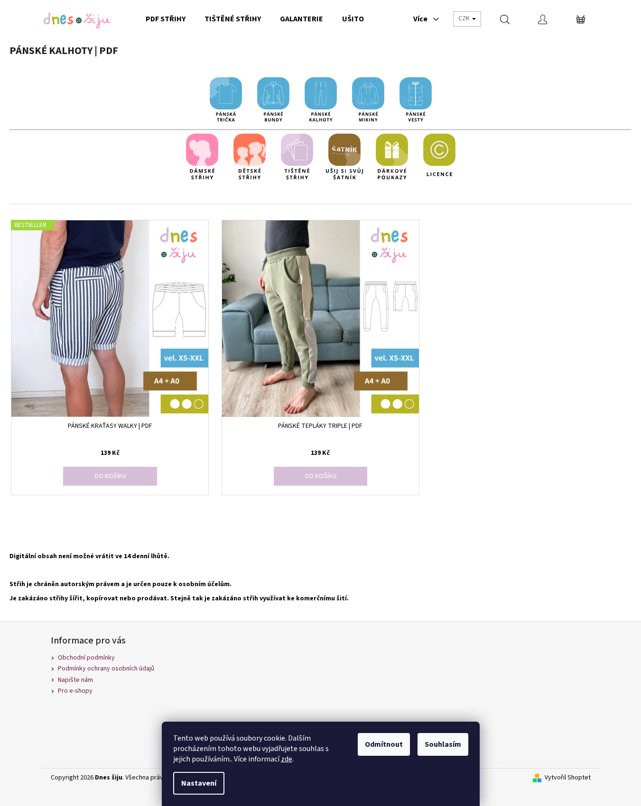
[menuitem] (165, 19)
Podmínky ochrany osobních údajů (106, 668)
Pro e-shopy (75, 691)
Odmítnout (384, 744)
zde (286, 759)
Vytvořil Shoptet (568, 777)
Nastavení (198, 783)
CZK (464, 18)
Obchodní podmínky (86, 657)
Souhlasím (443, 744)
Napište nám (75, 680)
